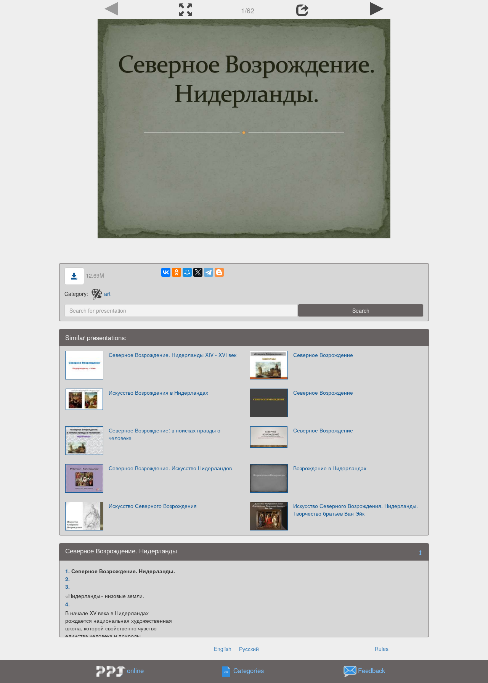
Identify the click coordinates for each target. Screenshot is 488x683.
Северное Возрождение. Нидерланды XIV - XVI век (172, 354)
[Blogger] (219, 272)
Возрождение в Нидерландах (329, 468)
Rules (381, 648)
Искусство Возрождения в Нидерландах (158, 392)
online (135, 670)
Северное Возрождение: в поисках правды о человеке (164, 434)
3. (67, 586)
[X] (197, 272)
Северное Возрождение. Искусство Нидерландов (170, 468)
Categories (248, 670)
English (222, 648)
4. (67, 604)
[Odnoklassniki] (176, 272)
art (107, 293)
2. (67, 579)
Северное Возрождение (323, 354)
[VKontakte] (165, 272)
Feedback (371, 670)
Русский (249, 648)
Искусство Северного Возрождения (153, 505)
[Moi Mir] (187, 272)
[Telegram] (208, 272)
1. (67, 571)
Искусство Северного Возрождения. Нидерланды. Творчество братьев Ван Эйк (355, 509)
